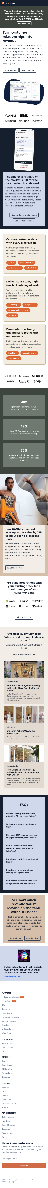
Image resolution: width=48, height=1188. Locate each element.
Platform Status (7, 1133)
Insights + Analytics (9, 1021)
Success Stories (7, 1043)
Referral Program (8, 1125)
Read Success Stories (22, 654)
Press (4, 1091)
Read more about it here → (12, 977)
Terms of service (37, 1180)
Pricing (4, 1051)
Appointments (7, 1013)
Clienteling (6, 1009)
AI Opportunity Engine (10, 997)
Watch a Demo (27, 70)
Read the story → (14, 568)
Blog (3, 1061)
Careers (5, 1095)
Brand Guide (6, 1099)
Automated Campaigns (10, 1017)
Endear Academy (8, 1117)
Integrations (6, 1033)
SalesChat (5, 1025)
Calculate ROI (32, 938)
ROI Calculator (7, 1069)
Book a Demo (11, 70)
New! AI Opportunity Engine (24, 215)
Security (5, 1107)
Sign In (4, 1137)
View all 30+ (22, 617)
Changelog (6, 1129)
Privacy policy (6, 1182)
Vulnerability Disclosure (11, 1103)
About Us (5, 1087)
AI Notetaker (6, 1001)
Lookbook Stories (8, 1029)
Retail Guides (7, 1065)
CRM (3, 1005)
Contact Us (6, 1077)
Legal (13, 1182)
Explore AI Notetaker (24, 221)
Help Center (6, 1121)
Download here (24, 23)
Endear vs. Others (8, 1047)
